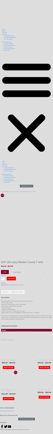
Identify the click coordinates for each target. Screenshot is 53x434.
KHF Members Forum (9, 48)
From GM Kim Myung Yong (6, 411)
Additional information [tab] (17, 292)
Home (3, 29)
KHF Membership (8, 39)
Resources (4, 34)
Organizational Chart (9, 35)
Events (3, 30)
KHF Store (4, 32)
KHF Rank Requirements (10, 37)
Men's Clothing (10, 285)
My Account (7, 50)
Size (5, 272)
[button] (26, 106)
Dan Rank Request (8, 43)
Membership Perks (6, 42)
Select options (8, 367)
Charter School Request (10, 45)
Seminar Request (8, 47)
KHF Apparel (7, 191)
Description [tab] (5, 292)
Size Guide (3, 275)
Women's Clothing (15, 191)
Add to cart (11, 278)
